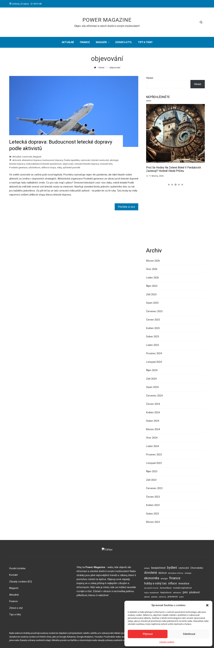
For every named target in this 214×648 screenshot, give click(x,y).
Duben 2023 (152, 513)
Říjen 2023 (151, 471)
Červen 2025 (153, 319)
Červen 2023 (153, 496)
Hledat (149, 77)
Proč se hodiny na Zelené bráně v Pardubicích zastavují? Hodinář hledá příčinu (173, 169)
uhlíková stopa (48, 167)
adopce (147, 568)
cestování (85, 160)
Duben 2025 (152, 336)
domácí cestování (100, 160)
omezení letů (106, 163)
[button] (207, 605)
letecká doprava (17, 163)
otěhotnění (177, 593)
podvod (147, 597)
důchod (162, 572)
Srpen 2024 (152, 387)
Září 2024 (151, 378)
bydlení (172, 568)
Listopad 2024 (154, 361)
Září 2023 (151, 479)
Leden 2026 (152, 277)
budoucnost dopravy (52, 160)
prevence (173, 596)
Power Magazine (107, 20)
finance (174, 578)
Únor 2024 (151, 437)
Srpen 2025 (152, 302)
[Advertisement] (175, 216)
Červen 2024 (153, 403)
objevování (68, 163)
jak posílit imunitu (151, 588)
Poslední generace (18, 167)
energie (164, 578)
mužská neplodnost (182, 588)
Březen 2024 (153, 429)
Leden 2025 (152, 345)
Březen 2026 (153, 260)
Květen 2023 (153, 505)
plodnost (194, 592)
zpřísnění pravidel (71, 167)
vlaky (59, 167)
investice (183, 583)
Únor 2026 (151, 269)
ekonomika (151, 578)
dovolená (150, 573)
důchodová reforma (175, 573)
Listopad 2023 (154, 463)
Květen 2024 (153, 412)
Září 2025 (151, 294)
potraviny (162, 597)
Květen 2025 (153, 328)
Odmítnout (189, 633)
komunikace (166, 588)
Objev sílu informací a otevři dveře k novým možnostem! (107, 26)
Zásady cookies (166, 642)
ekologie (114, 160)
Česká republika (72, 160)
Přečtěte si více (126, 206)
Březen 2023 (153, 521)
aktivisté (16, 160)
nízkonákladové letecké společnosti (44, 163)
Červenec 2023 (154, 488)
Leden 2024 (152, 446)
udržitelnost (34, 167)
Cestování (27, 156)
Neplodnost (166, 592)
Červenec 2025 (154, 311)
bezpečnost (158, 567)
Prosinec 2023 (154, 454)
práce (181, 597)
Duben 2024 (152, 420)
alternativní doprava (31, 160)
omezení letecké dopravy (86, 163)
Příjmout (148, 633)
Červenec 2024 (154, 395)
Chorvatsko (196, 567)
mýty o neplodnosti (151, 593)
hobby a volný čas (155, 583)
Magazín (37, 156)
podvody (154, 597)
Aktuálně (16, 156)
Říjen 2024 (151, 370)
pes (185, 592)
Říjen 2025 (151, 285)
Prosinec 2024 (154, 353)
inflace (172, 583)
